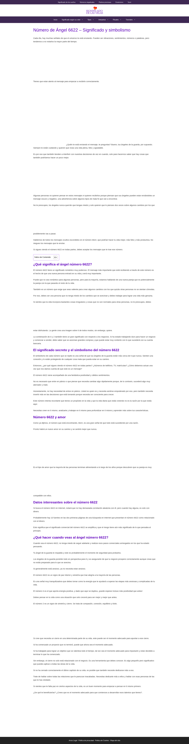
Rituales (116, 20)
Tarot (129, 2)
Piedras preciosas (105, 2)
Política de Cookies (102, 740)
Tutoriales (129, 20)
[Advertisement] (94, 61)
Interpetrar (102, 20)
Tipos (89, 20)
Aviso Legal (73, 740)
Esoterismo (119, 2)
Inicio (55, 20)
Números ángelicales (87, 2)
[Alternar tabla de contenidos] (54, 257)
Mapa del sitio (115, 740)
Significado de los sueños (66, 2)
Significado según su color (71, 20)
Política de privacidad (86, 740)
